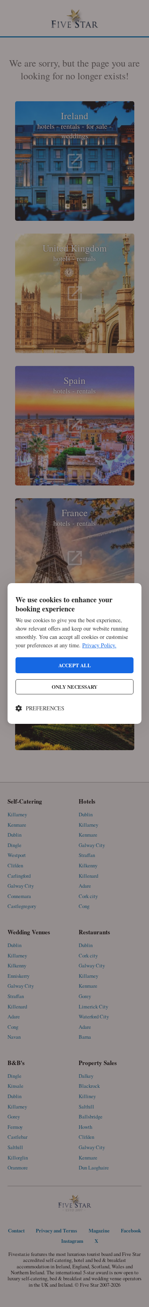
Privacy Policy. (99, 645)
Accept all (74, 665)
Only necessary (74, 686)
